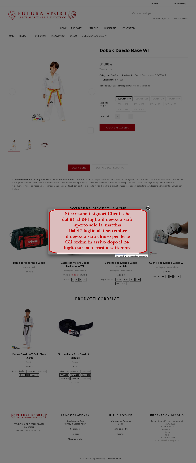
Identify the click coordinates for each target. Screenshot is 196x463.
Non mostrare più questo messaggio (131, 256)
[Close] (148, 208)
